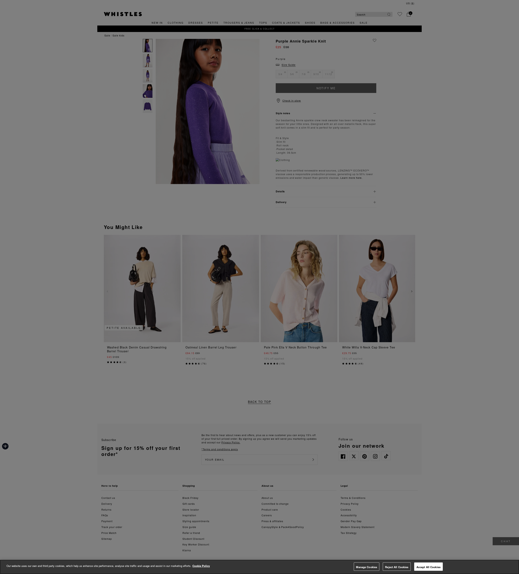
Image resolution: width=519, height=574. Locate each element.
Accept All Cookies (428, 567)
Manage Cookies (366, 567)
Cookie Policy (201, 566)
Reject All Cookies (396, 567)
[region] (259, 567)
